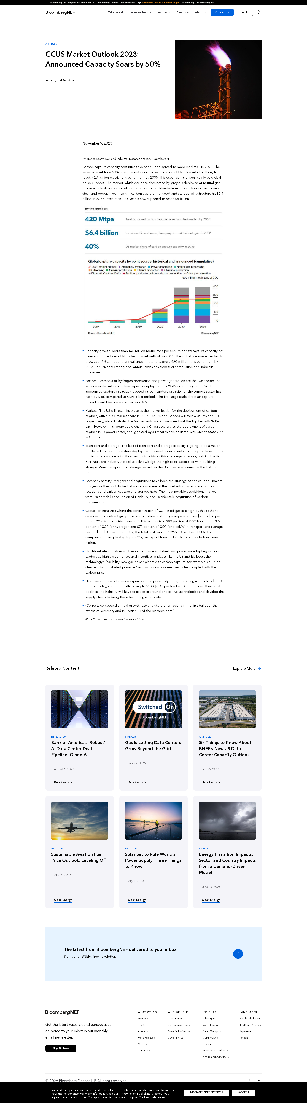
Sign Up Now (61, 1048)
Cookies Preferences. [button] (152, 1097)
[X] (249, 1080)
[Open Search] (258, 12)
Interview (59, 737)
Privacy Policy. (127, 1094)
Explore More (245, 668)
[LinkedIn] (259, 1080)
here (142, 619)
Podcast (132, 737)
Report (204, 848)
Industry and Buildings (59, 80)
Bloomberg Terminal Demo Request (116, 3)
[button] (73, 3)
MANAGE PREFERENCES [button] (206, 1092)
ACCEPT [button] (244, 1092)
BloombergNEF (60, 12)
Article (205, 737)
